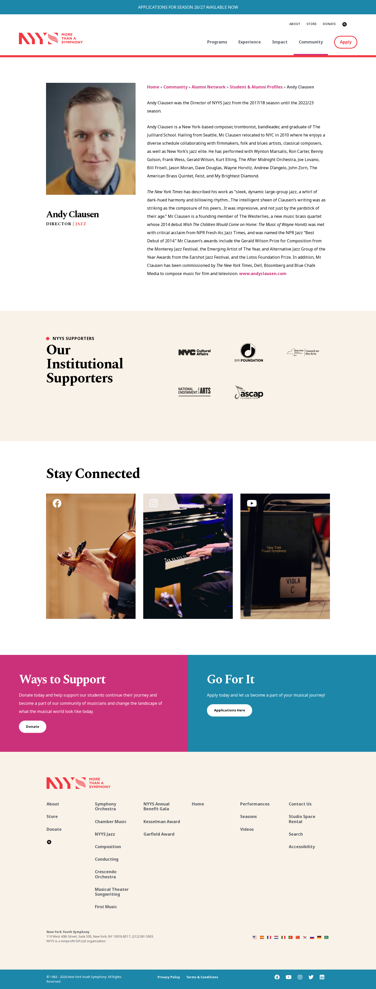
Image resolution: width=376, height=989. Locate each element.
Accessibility (302, 846)
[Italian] (283, 937)
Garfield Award (158, 834)
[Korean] (305, 937)
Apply (345, 42)
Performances (255, 804)
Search (296, 834)
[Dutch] (276, 937)
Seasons (248, 816)
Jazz (80, 224)
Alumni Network (209, 87)
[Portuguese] (290, 937)
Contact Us (300, 804)
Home (153, 87)
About (294, 24)
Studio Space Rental (302, 819)
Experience (249, 42)
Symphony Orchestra (105, 806)
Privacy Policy (169, 977)
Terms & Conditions (202, 977)
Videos (247, 829)
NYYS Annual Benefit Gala (156, 806)
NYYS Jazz (105, 834)
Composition (108, 846)
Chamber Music (111, 821)
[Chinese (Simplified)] (298, 937)
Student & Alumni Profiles (256, 87)
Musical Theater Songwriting (112, 891)
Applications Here (229, 710)
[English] (255, 937)
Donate (329, 24)
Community (311, 42)
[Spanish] (262, 937)
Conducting (106, 859)
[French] (269, 937)
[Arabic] (326, 937)
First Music (106, 907)
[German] (319, 937)
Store (311, 24)
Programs (217, 42)
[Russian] (312, 937)
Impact (279, 42)
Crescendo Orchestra (105, 874)
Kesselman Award (161, 821)
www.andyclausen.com (262, 273)
